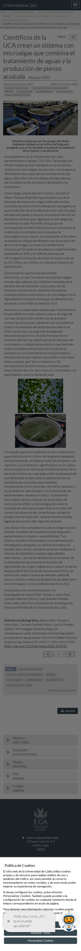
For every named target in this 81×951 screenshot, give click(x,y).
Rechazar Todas (40, 932)
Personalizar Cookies (40, 940)
